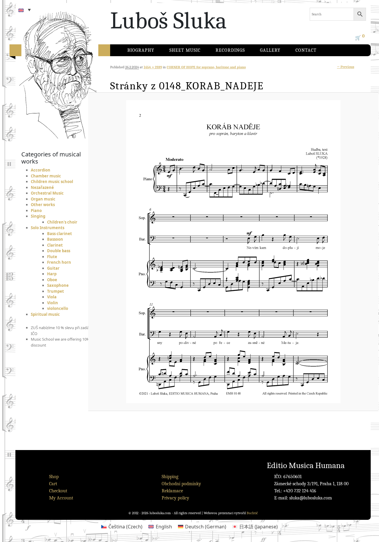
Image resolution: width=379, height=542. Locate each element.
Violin (52, 302)
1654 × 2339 (153, 67)
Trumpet (55, 291)
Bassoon (55, 239)
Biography (140, 50)
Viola (52, 297)
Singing (38, 216)
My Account (61, 498)
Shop (54, 476)
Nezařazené (42, 187)
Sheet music (184, 50)
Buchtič (252, 513)
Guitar (53, 268)
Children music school (52, 181)
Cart (53, 483)
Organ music (43, 199)
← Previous (345, 67)
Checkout (58, 491)
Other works (43, 204)
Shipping (170, 476)
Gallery (270, 50)
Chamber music (46, 176)
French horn (59, 262)
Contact (306, 50)
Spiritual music (45, 314)
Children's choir (62, 222)
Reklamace (172, 491)
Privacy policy (175, 498)
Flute (52, 256)
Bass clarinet (59, 233)
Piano (36, 210)
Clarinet (55, 245)
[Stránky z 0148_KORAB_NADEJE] (233, 251)
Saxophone (58, 285)
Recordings (230, 50)
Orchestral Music (47, 193)
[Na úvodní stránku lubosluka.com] (68, 69)
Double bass (58, 250)
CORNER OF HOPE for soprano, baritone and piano (206, 67)
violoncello (57, 308)
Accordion (40, 170)
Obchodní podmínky (181, 483)
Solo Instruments (47, 227)
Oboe (52, 279)
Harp (52, 273)
